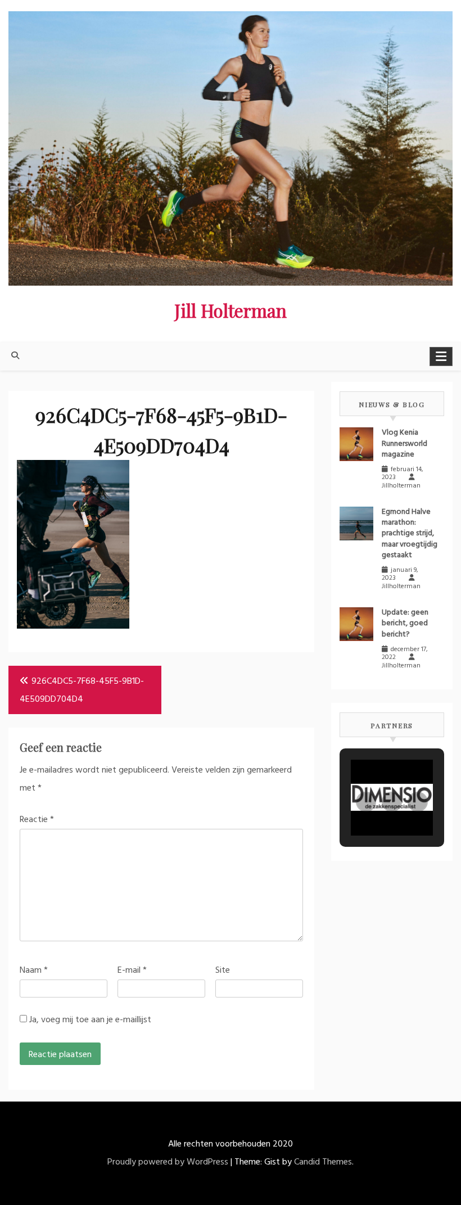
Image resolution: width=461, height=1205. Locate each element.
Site (222, 970)
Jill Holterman (230, 310)
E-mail (132, 970)
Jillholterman (401, 485)
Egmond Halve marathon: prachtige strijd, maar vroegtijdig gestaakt (409, 534)
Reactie (37, 820)
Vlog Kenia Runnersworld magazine (404, 443)
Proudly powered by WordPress (167, 1162)
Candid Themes (323, 1162)
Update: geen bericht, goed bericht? (405, 623)
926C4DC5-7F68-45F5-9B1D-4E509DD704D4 (82, 690)
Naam (34, 970)
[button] (366, 802)
